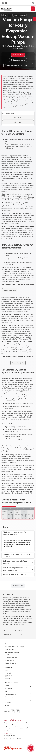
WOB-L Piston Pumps (11, 657)
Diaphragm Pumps (10, 649)
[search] (33, 3)
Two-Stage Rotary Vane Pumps (14, 647)
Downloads (8, 673)
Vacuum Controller (10, 663)
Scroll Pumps (8, 655)
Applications (8, 676)
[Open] (33, 8)
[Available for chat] (30, 748)
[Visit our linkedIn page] (13, 711)
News (6, 670)
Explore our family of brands (12, 720)
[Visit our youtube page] (18, 711)
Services (7, 678)
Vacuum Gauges (9, 660)
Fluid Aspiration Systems (12, 652)
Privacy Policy (8, 734)
